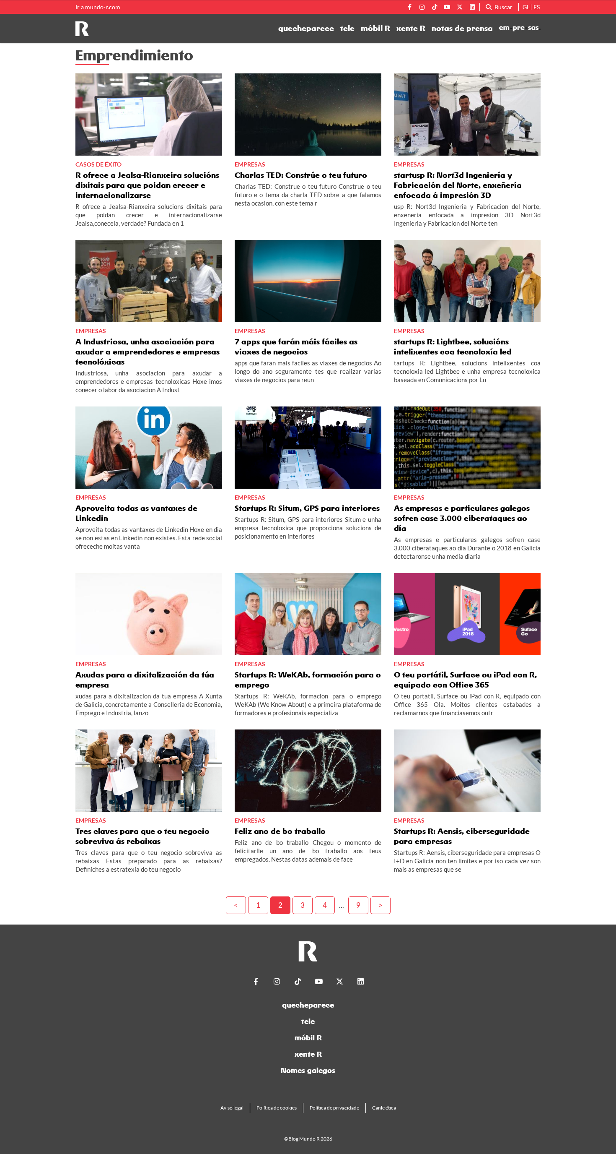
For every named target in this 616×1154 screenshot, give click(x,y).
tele (347, 28)
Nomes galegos (308, 1070)
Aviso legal (231, 1108)
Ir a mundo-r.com (97, 7)
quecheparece (306, 28)
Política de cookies (276, 1108)
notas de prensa (462, 28)
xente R (410, 28)
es (536, 6)
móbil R (375, 28)
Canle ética (384, 1108)
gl (526, 6)
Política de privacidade (334, 1108)
